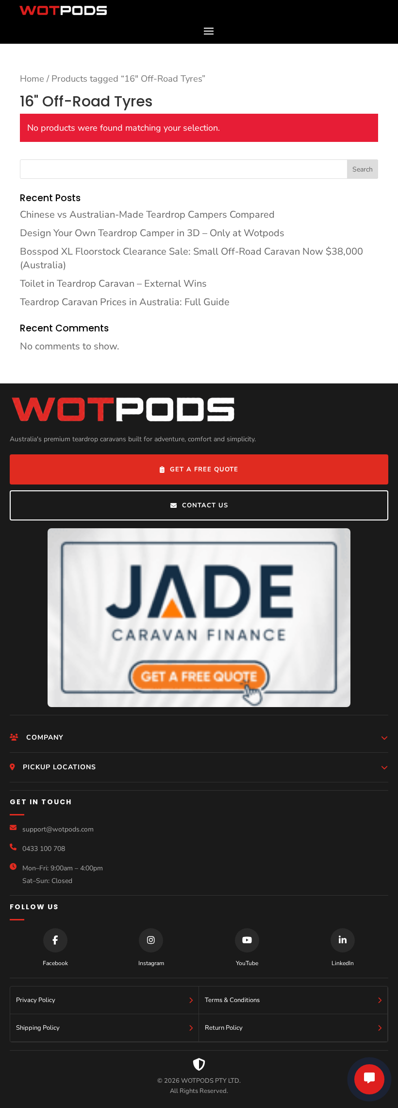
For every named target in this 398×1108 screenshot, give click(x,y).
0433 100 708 (43, 848)
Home (32, 78)
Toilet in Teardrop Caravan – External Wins (113, 283)
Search (362, 169)
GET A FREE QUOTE (204, 469)
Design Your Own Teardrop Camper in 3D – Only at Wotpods (152, 233)
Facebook (55, 963)
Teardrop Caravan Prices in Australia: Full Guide (125, 302)
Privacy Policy (35, 1000)
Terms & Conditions (232, 1000)
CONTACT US (205, 505)
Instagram (151, 963)
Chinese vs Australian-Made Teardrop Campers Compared (147, 214)
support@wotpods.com (58, 829)
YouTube (247, 963)
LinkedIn (343, 963)
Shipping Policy (38, 1027)
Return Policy (224, 1027)
